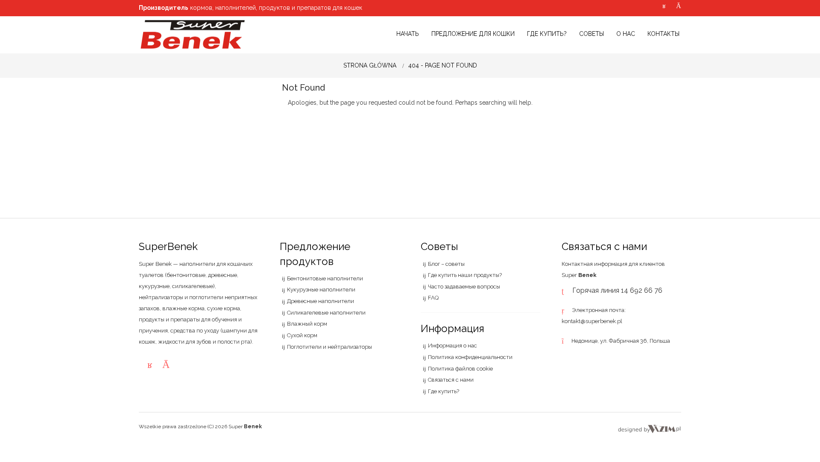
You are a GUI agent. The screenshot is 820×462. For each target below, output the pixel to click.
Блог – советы (446, 264)
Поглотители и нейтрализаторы (329, 347)
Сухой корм (302, 335)
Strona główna (369, 65)
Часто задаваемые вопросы (464, 286)
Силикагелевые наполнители (326, 312)
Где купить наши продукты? (465, 275)
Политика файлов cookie (460, 368)
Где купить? (443, 391)
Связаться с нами (451, 380)
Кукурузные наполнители (321, 289)
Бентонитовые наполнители (325, 278)
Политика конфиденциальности (470, 357)
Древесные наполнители (320, 301)
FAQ (433, 297)
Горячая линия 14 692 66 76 (617, 290)
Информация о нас (452, 345)
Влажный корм (307, 324)
